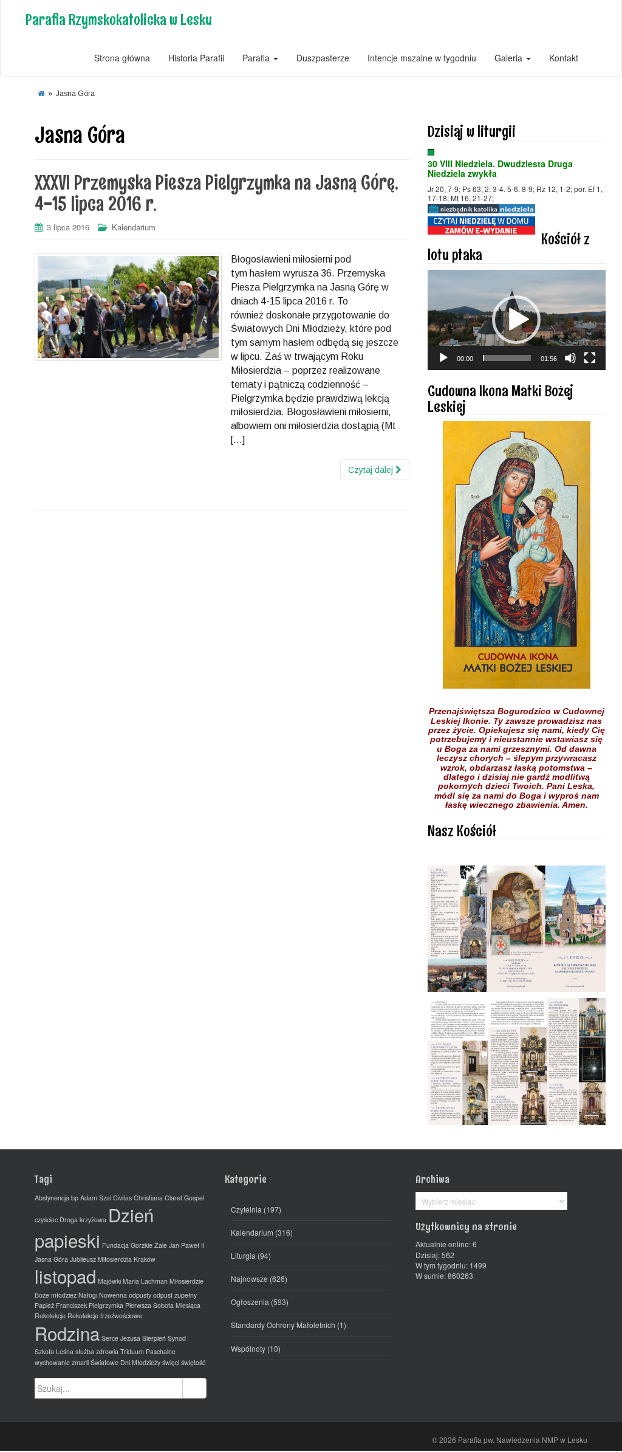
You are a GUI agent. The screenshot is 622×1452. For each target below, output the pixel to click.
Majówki (109, 1280)
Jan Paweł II (187, 1245)
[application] (517, 320)
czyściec (46, 1219)
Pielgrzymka (106, 1305)
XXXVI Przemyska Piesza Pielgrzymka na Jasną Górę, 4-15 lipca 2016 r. (216, 193)
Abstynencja (52, 1197)
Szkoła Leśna (54, 1351)
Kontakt (563, 58)
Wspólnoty (248, 1348)
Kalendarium (134, 227)
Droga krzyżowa (83, 1219)
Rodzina (67, 1333)
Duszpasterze (322, 58)
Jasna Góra (51, 1259)
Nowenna (113, 1294)
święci (170, 1362)
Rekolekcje (50, 1315)
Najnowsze (249, 1278)
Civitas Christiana (138, 1197)
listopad (65, 1276)
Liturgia (243, 1255)
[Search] (194, 1388)
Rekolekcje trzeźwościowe (104, 1315)
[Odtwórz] (443, 358)
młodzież (64, 1294)
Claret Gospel (184, 1197)
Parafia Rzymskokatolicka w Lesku (119, 19)
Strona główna (122, 58)
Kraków (145, 1259)
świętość (193, 1362)
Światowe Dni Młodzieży (125, 1362)
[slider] (507, 358)
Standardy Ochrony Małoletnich (283, 1325)
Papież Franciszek (61, 1305)
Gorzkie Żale (149, 1245)
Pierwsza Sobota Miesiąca (162, 1305)
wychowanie (52, 1362)
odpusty (140, 1294)
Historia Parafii (196, 58)
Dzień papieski (94, 1227)
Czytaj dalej (371, 470)
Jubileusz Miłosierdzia (101, 1259)
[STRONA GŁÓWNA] (41, 93)
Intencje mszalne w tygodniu (421, 58)
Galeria (509, 58)
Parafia (257, 58)
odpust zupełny (175, 1294)
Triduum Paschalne (148, 1351)
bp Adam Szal (91, 1197)
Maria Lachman (145, 1280)
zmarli (80, 1362)
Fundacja (115, 1245)
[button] (516, 319)
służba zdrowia (96, 1351)
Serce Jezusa (120, 1338)
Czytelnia (246, 1209)
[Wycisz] (570, 358)
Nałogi (87, 1294)
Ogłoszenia (250, 1301)
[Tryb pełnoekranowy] (590, 358)
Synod (177, 1338)
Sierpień (154, 1338)
